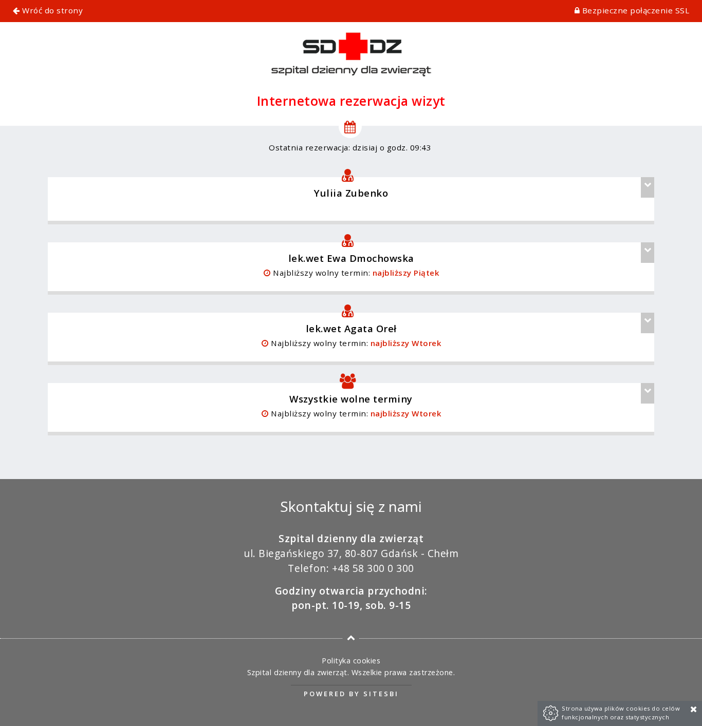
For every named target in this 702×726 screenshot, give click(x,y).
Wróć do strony (51, 10)
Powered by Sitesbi (351, 693)
